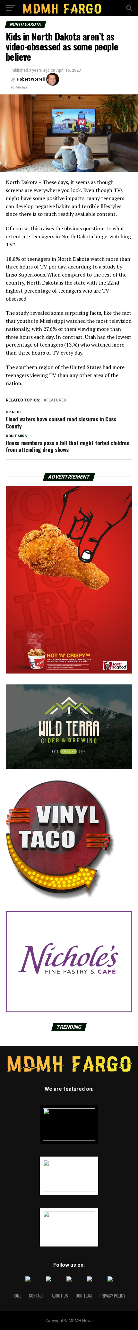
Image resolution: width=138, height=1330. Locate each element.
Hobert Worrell (31, 79)
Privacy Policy (112, 1296)
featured (56, 400)
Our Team (84, 1296)
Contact (36, 1296)
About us (60, 1296)
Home (17, 1296)
